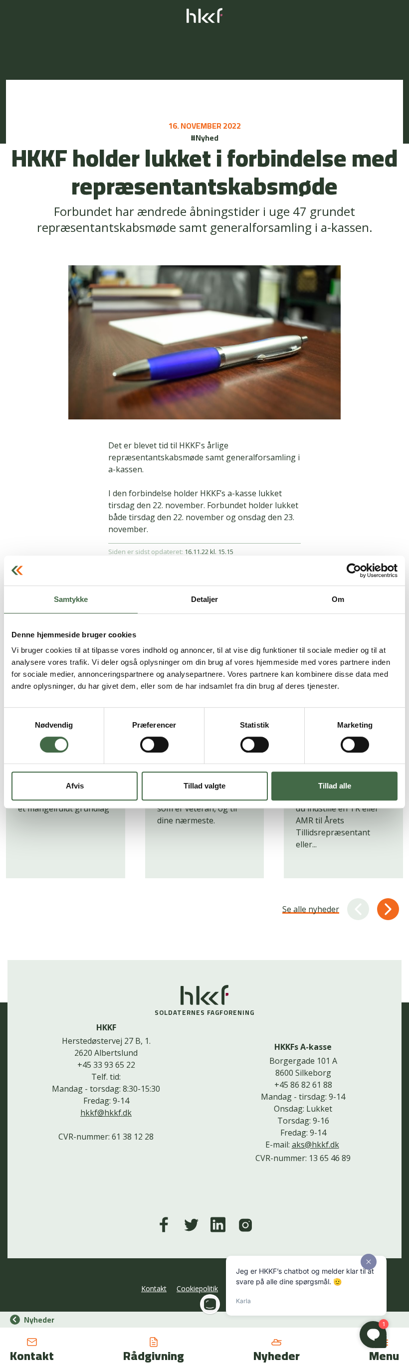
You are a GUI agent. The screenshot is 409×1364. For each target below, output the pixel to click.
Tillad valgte (204, 785)
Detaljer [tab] (204, 599)
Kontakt (154, 1288)
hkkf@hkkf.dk (106, 1112)
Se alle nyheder (310, 909)
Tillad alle (334, 785)
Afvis (75, 785)
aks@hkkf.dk (315, 1144)
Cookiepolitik (197, 1288)
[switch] (154, 745)
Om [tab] (338, 599)
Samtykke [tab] (71, 599)
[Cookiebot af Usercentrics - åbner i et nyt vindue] (354, 570)
